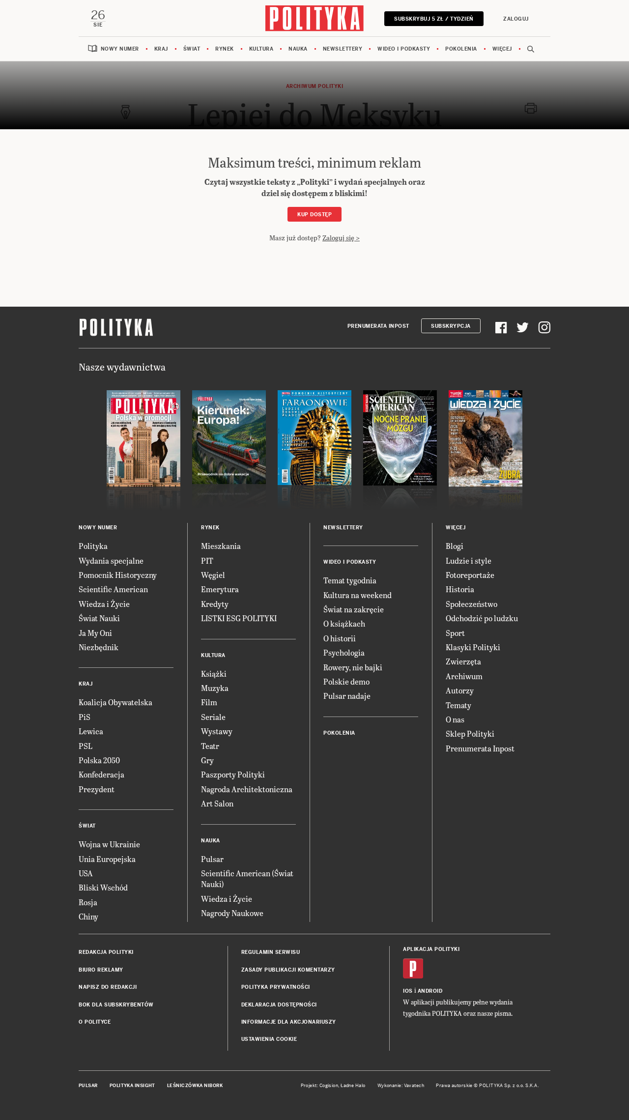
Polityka (93, 545)
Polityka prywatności (275, 987)
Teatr (210, 745)
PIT (207, 560)
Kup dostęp (314, 214)
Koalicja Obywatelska (115, 702)
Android (430, 991)
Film (209, 702)
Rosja (88, 902)
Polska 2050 (99, 760)
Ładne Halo (353, 1086)
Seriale (213, 716)
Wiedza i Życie (104, 603)
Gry (207, 760)
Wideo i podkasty (403, 49)
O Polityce (95, 1022)
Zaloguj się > (341, 237)
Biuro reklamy (101, 970)
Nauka (298, 49)
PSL (85, 745)
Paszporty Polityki (233, 774)
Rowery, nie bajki (352, 667)
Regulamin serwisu (270, 952)
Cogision (329, 1086)
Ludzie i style (468, 560)
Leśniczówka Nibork (195, 1086)
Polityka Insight (132, 1086)
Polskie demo (346, 681)
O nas (455, 719)
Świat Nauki (99, 618)
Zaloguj (516, 19)
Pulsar (212, 858)
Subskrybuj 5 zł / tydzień (434, 19)
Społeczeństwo (471, 603)
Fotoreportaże (470, 574)
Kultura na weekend (357, 595)
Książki (214, 673)
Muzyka (215, 687)
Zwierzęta (463, 661)
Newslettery (343, 49)
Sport (455, 632)
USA (86, 873)
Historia (460, 589)
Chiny (88, 916)
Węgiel (213, 574)
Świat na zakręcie (353, 609)
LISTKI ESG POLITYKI (239, 618)
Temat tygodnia (349, 580)
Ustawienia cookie (269, 1039)
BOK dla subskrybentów (116, 1005)
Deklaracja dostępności (279, 1005)
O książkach (344, 623)
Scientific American (113, 589)
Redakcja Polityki (106, 952)
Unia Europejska (107, 858)
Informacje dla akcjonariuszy (288, 1022)
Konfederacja (101, 774)
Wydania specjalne (111, 560)
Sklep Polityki (470, 733)
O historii (339, 638)
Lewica (91, 731)
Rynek (224, 49)
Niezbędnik (98, 647)
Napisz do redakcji (108, 987)
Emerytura (220, 589)
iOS (408, 991)
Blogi (454, 545)
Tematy (458, 705)
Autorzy (460, 690)
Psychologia (344, 652)
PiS (84, 716)
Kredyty (215, 603)
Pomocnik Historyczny (118, 574)
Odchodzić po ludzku (482, 618)
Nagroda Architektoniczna (246, 789)
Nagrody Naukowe (232, 913)
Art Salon (217, 803)
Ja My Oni (95, 632)
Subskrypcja (451, 326)
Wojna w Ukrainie (109, 844)
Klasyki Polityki (473, 647)
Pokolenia (461, 49)
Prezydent (96, 789)
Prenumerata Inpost (378, 326)
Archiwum (464, 676)
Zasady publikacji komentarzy (288, 970)
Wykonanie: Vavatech (401, 1086)
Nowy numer (120, 49)
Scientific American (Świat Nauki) (247, 878)
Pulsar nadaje (347, 695)
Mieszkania (221, 545)
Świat (191, 49)
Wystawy (216, 731)
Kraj (161, 49)
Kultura (261, 49)
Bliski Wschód (103, 887)
